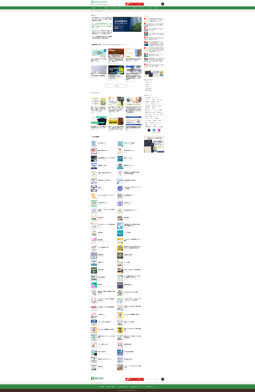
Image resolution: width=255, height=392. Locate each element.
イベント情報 (132, 8)
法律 (146, 114)
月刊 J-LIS (147, 84)
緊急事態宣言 (148, 126)
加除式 (157, 118)
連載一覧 (156, 8)
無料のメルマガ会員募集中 (136, 4)
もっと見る (116, 86)
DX (154, 114)
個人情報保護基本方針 (123, 386)
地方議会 (154, 106)
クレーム (156, 116)
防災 (158, 101)
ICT (126, 8)
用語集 (160, 110)
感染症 (153, 108)
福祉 (146, 122)
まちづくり (147, 99)
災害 (162, 114)
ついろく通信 (148, 120)
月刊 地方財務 (148, 88)
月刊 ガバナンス (148, 82)
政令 (158, 114)
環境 (155, 124)
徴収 (150, 114)
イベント (147, 104)
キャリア (100, 8)
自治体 (153, 99)
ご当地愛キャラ (152, 122)
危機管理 (147, 101)
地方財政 (155, 120)
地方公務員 (147, 97)
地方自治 (94, 8)
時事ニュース (121, 8)
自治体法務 (106, 8)
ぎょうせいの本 (140, 8)
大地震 (159, 106)
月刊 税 (146, 86)
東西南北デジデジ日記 (150, 112)
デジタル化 (159, 99)
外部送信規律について (150, 386)
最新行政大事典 (148, 90)
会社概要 (102, 386)
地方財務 (161, 126)
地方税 (146, 124)
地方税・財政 (113, 8)
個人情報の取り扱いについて (137, 386)
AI (158, 122)
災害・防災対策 (149, 8)
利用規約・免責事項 (111, 386)
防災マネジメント (149, 110)
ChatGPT (155, 126)
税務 (160, 120)
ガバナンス (154, 97)
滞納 (151, 116)
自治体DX (153, 101)
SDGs (146, 116)
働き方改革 (147, 108)
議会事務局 (147, 106)
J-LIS (156, 110)
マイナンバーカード (149, 118)
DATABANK (159, 112)
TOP (92, 10)
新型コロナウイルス (155, 104)
